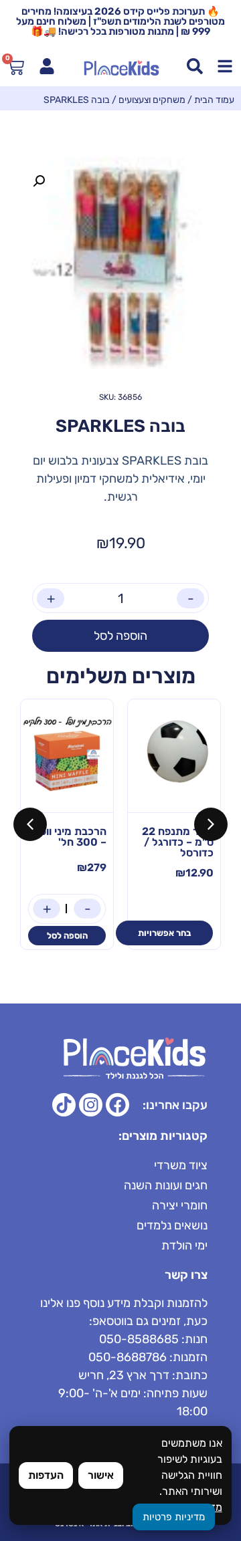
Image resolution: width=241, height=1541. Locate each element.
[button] (39, 181)
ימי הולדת (184, 1245)
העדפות (46, 1475)
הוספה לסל (120, 635)
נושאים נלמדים (172, 1225)
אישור (101, 1475)
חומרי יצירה (180, 1205)
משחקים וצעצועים (151, 100)
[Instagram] (90, 1104)
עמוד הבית (214, 100)
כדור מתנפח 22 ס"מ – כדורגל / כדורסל (178, 842)
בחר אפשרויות (164, 933)
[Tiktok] (64, 1104)
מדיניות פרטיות (174, 1517)
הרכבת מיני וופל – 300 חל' (70, 836)
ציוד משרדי (181, 1165)
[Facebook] (117, 1104)
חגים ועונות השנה (166, 1185)
